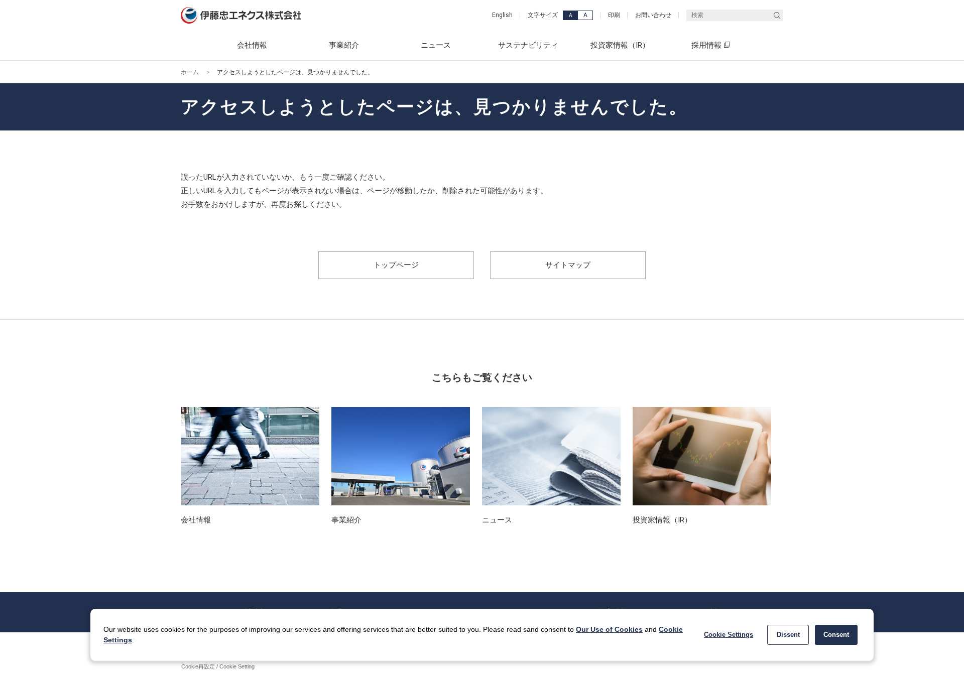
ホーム (190, 72)
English (502, 15)
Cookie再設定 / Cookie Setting (218, 666)
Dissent (788, 634)
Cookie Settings (728, 634)
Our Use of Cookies (609, 629)
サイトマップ (567, 264)
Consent (836, 634)
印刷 (614, 15)
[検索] (777, 15)
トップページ (396, 264)
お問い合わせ (653, 15)
